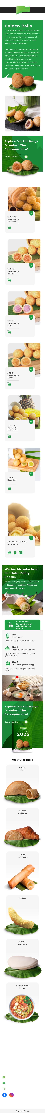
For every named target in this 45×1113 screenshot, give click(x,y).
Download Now (11, 157)
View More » (22, 772)
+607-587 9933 (14, 1088)
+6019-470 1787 (14, 1083)
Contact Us (10, 596)
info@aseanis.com (15, 1077)
